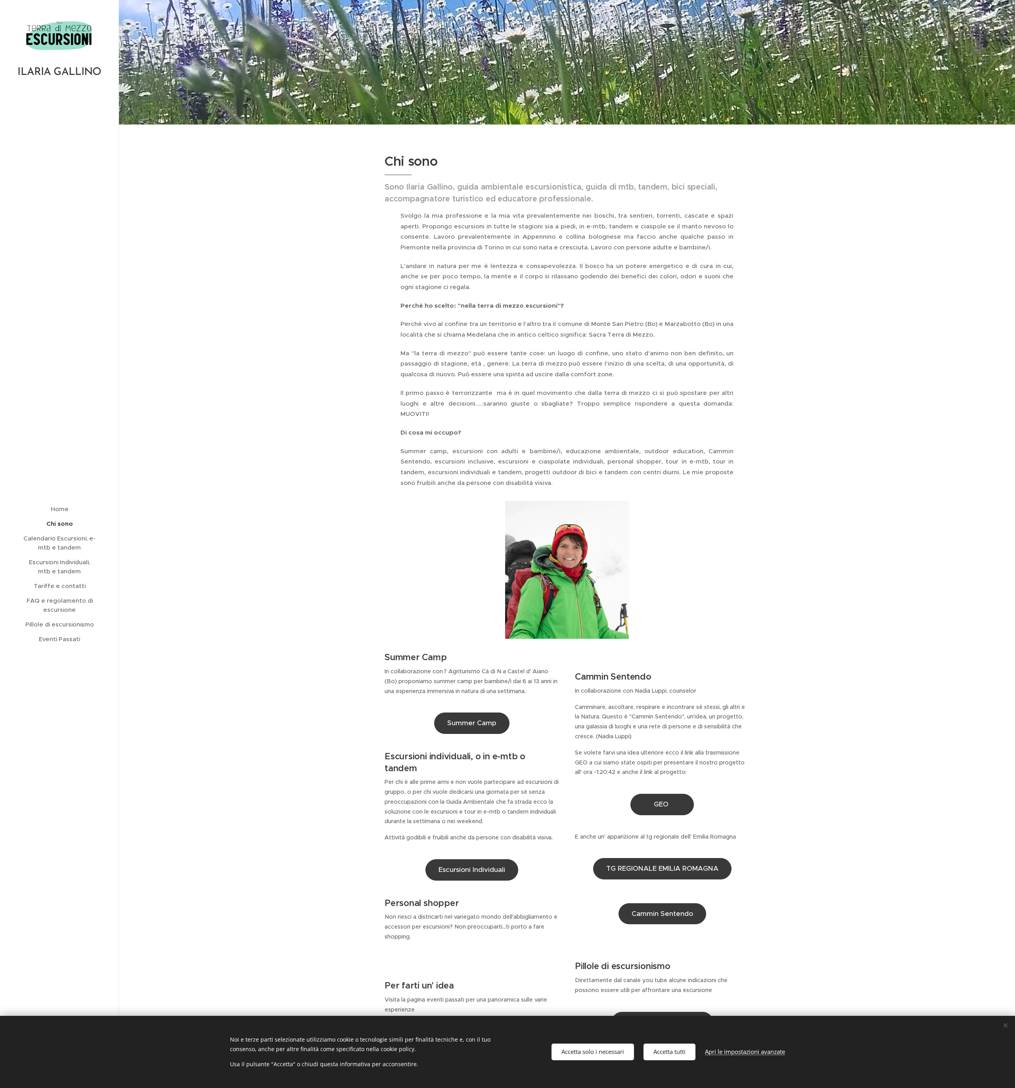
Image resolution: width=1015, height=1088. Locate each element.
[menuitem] (59, 508)
